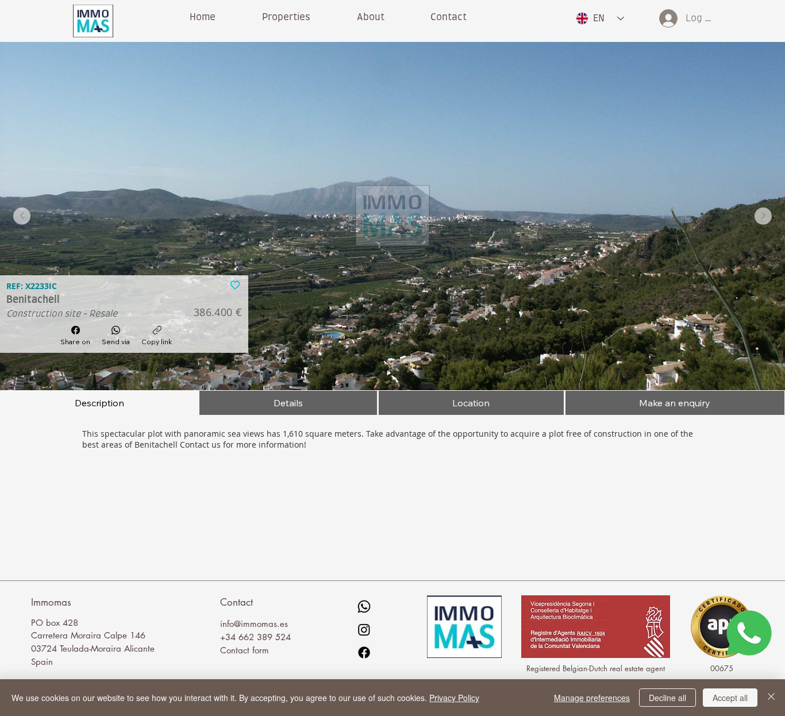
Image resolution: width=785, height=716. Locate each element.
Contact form (244, 650)
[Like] (235, 283)
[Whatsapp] (364, 606)
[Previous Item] (21, 216)
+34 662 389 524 (255, 637)
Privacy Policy (454, 697)
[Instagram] (364, 629)
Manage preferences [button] (592, 697)
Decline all (667, 697)
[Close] (771, 697)
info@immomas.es (254, 623)
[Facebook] (364, 652)
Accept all (730, 697)
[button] (370, 17)
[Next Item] (763, 216)
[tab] (99, 402)
